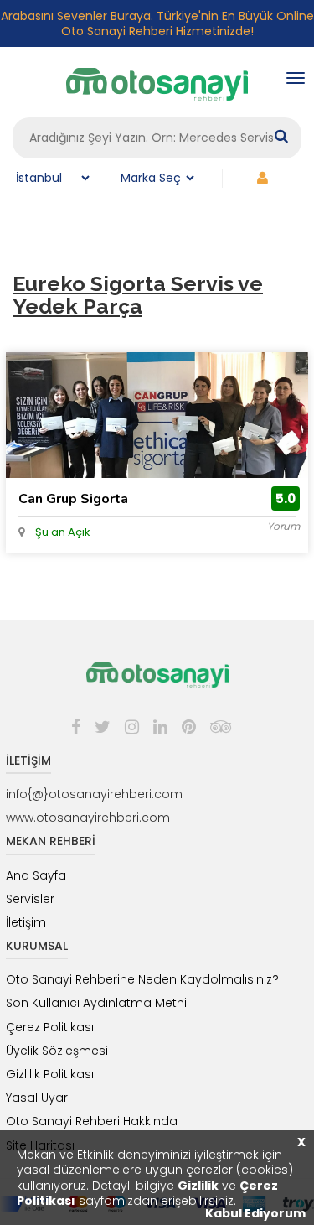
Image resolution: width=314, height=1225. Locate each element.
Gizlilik (198, 1185)
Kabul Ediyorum (255, 1213)
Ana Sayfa (36, 875)
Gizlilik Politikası (50, 1074)
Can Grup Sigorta (73, 499)
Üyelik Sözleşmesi (57, 1050)
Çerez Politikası (50, 1027)
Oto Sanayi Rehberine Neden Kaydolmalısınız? (142, 979)
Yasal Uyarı (38, 1097)
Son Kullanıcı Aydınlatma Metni (96, 1002)
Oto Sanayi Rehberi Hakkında (92, 1121)
